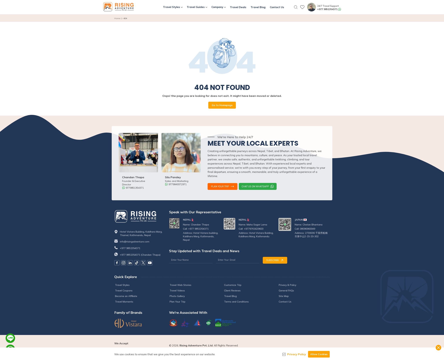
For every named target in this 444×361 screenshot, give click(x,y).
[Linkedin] (130, 262)
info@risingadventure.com (134, 241)
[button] (295, 7)
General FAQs (286, 290)
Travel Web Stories (180, 285)
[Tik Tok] (136, 262)
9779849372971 (178, 184)
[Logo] (140, 216)
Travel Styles (122, 285)
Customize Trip (232, 285)
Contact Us (277, 7)
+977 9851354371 (327, 9)
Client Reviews (232, 290)
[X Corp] (143, 262)
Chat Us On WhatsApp (255, 186)
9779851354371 (135, 188)
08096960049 (307, 228)
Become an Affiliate (126, 296)
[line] (10, 338)
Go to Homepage (222, 105)
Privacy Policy (296, 354)
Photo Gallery (177, 296)
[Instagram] (123, 262)
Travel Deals (238, 7)
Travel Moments (124, 301)
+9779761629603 (253, 228)
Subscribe (272, 260)
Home (117, 18)
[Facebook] (116, 262)
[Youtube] (149, 262)
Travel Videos (177, 290)
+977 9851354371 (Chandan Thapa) (140, 254)
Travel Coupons (124, 290)
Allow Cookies (318, 354)
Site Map (284, 296)
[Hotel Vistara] (140, 323)
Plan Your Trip (220, 186)
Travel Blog (258, 7)
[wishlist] (302, 7)
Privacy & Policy (287, 285)
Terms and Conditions (236, 301)
